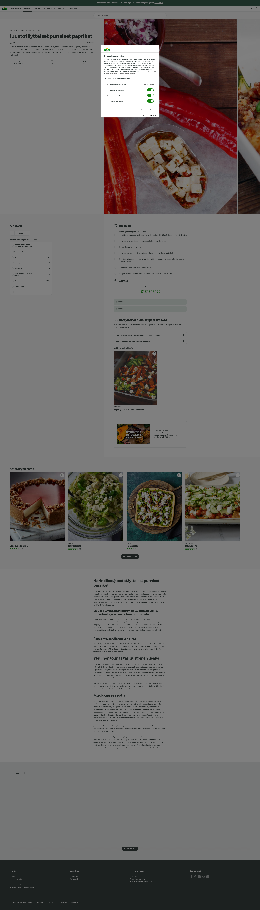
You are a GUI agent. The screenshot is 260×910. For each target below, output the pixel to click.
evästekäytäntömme (112, 73)
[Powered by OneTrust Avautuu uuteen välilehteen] (150, 115)
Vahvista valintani (147, 110)
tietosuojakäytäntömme (127, 73)
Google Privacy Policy (149, 71)
